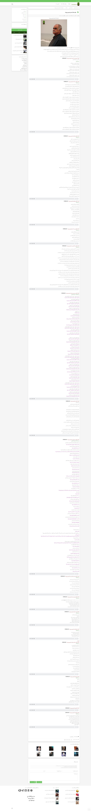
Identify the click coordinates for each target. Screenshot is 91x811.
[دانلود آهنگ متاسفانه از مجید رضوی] (57, 802)
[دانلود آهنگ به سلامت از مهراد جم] (51, 748)
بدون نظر (66, 15)
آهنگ (66, 7)
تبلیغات (69, 4)
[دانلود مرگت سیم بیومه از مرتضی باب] (25, 36)
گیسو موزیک (25, 61)
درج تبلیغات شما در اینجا (23, 69)
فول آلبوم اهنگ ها (24, 58)
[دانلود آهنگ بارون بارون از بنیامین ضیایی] (76, 754)
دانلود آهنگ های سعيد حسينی (19, 42)
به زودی (24, 14)
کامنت (14, 32)
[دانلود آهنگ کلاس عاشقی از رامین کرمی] (57, 791)
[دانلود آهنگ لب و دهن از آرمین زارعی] (39, 748)
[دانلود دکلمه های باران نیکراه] (25, 40)
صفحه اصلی (71, 7)
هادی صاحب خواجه (61, 15)
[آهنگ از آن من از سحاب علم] (77, 802)
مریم (65, 600)
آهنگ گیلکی (71, 736)
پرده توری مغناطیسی (24, 68)
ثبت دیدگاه (39, 782)
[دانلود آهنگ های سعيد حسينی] (25, 43)
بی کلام (24, 15)
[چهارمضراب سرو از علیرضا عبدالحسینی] (77, 795)
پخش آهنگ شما (63, 4)
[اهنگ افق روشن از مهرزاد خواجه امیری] (77, 791)
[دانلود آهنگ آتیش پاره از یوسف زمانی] (39, 754)
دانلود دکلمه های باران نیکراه (19, 39)
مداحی (24, 20)
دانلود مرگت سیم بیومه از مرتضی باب (18, 35)
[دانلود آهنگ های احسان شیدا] (64, 748)
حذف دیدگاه (32, 782)
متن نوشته (23, 19)
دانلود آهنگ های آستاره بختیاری (19, 46)
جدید (19, 32)
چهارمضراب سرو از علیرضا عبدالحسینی (70, 794)
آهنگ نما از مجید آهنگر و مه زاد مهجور (70, 798)
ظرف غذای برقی (24, 66)
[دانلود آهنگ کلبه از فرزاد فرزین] (64, 754)
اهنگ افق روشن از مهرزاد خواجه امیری (70, 790)
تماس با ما (57, 4)
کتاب (24, 17)
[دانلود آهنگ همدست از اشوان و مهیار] (51, 754)
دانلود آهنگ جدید (24, 60)
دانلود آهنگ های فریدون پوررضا (70, 12)
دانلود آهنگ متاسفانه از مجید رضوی (50, 801)
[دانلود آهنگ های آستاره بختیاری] (25, 47)
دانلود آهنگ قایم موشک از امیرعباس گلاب (49, 798)
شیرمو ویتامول (25, 65)
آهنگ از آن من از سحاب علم (71, 801)
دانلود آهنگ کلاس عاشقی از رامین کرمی (50, 790)
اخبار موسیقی (23, 12)
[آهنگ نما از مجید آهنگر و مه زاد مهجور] (77, 798)
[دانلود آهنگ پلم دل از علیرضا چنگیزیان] (76, 748)
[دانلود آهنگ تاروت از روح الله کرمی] (57, 795)
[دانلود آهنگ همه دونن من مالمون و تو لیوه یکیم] (25, 51)
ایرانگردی (25, 63)
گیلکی (71, 47)
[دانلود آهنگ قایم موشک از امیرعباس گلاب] (57, 798)
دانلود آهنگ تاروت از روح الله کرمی (50, 794)
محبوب (24, 32)
